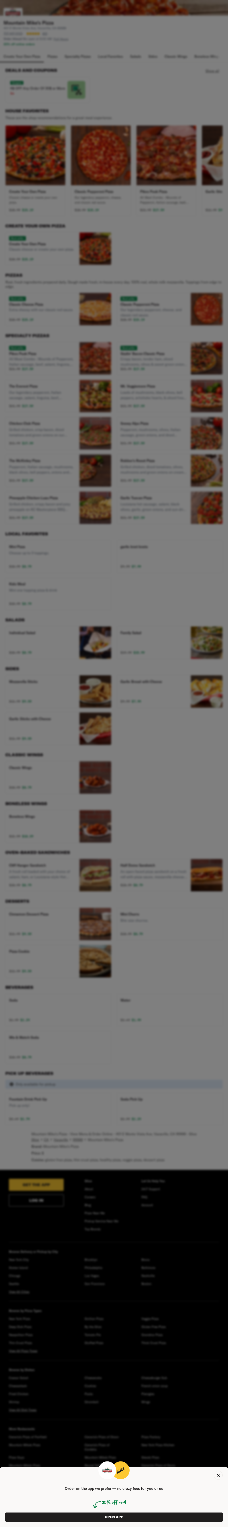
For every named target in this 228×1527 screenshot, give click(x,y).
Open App (114, 1517)
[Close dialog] (218, 1475)
